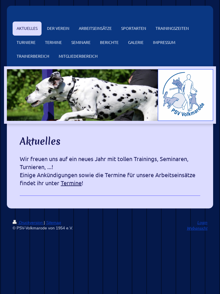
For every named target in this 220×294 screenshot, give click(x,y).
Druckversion (31, 222)
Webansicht (197, 228)
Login (202, 222)
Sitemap (53, 222)
